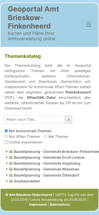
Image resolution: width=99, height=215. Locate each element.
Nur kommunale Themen (30, 131)
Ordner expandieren (25, 142)
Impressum (38, 204)
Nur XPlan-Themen (24, 136)
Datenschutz (60, 204)
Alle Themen (58, 136)
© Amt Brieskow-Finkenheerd (28, 195)
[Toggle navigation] (88, 24)
